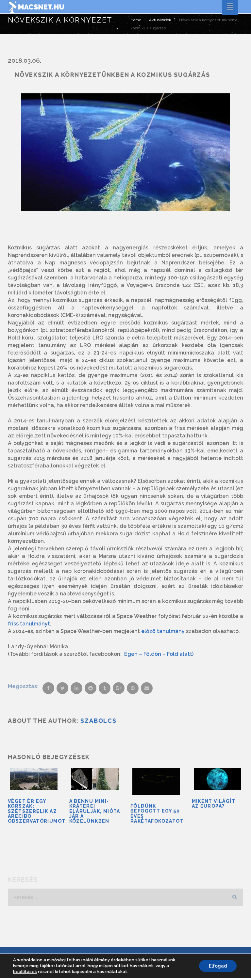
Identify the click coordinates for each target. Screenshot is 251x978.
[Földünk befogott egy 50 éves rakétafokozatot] (156, 781)
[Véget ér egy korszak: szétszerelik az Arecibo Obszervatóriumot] (34, 779)
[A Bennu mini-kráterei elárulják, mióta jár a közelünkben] (95, 779)
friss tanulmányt (29, 624)
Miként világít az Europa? (214, 803)
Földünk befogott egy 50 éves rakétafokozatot (157, 813)
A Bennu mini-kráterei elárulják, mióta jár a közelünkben (94, 811)
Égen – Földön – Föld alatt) (158, 654)
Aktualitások (160, 20)
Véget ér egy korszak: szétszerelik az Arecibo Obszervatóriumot (36, 811)
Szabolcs (98, 720)
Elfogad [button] (218, 966)
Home (135, 20)
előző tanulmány (163, 631)
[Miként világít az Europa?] (218, 779)
